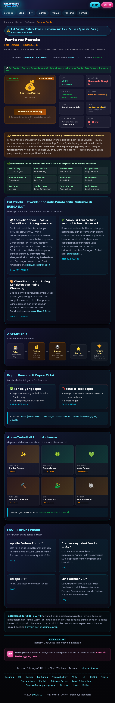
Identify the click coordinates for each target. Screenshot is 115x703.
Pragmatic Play (60, 677)
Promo (55, 12)
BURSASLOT (57, 639)
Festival (91, 178)
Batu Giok (39, 178)
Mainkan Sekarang (30, 111)
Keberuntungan (16, 170)
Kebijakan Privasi (59, 681)
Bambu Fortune (92, 187)
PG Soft (75, 677)
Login (75, 685)
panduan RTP (74, 253)
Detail (90, 84)
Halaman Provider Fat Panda (54, 512)
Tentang (69, 12)
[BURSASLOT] (11, 5)
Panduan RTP (67, 84)
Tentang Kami (28, 681)
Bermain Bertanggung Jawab (41, 626)
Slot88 (93, 677)
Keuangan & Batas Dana (57, 416)
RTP (31, 12)
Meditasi (13, 187)
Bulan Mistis (65, 178)
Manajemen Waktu (31, 416)
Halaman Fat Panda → (70, 97)
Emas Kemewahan (42, 187)
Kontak (83, 12)
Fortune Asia (66, 170)
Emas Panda (17, 178)
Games (42, 12)
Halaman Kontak (89, 668)
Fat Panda (30, 22)
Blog (21, 12)
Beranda (8, 12)
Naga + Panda (91, 170)
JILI (84, 677)
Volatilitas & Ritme (41, 311)
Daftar (86, 685)
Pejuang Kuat (66, 187)
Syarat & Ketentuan (82, 681)
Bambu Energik (40, 170)
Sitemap (64, 685)
